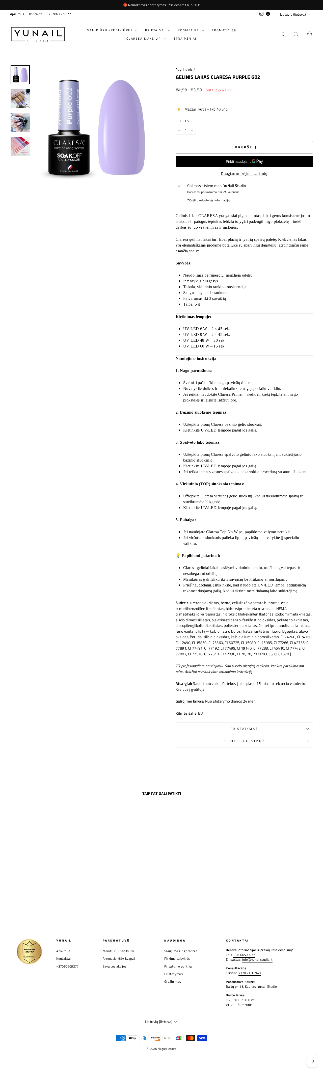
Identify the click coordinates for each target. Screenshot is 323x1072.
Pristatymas (244, 728)
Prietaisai (156, 30)
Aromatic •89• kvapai (119, 958)
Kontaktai (36, 14)
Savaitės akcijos (115, 966)
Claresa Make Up (144, 38)
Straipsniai (185, 38)
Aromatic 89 (224, 30)
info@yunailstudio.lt (257, 959)
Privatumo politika (178, 966)
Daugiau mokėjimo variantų (244, 173)
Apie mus (17, 14)
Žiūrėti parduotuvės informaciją (208, 200)
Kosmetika (189, 30)
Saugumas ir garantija (181, 951)
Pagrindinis (184, 69)
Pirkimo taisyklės (177, 958)
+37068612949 (249, 973)
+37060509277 (59, 14)
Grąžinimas (172, 981)
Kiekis (183, 121)
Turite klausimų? (244, 741)
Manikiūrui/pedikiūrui (110, 30)
